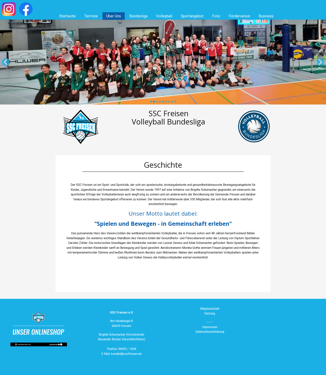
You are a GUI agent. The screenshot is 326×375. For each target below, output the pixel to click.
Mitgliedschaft (209, 308)
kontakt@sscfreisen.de (126, 354)
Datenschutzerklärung (209, 332)
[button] (5, 62)
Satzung (209, 313)
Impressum (209, 327)
